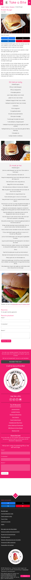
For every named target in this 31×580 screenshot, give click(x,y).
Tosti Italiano (15, 417)
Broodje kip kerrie (5, 537)
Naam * (3, 317)
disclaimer (25, 569)
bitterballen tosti (16, 304)
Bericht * (3, 330)
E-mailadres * (4, 324)
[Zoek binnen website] (1, 2)
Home (2, 7)
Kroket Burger (19, 7)
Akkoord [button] (25, 576)
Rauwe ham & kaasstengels (8, 534)
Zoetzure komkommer (15, 406)
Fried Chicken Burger (15, 420)
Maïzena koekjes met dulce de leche (10, 531)
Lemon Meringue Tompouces (15, 425)
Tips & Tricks (4, 519)
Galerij (2, 524)
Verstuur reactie (6, 340)
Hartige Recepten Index (7, 513)
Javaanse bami (15, 409)
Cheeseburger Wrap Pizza (15, 422)
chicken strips (25, 304)
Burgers (12, 7)
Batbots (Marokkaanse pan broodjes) (11, 539)
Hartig (7, 7)
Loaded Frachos (15, 412)
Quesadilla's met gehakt (7, 545)
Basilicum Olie (15, 430)
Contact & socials (5, 521)
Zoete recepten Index (6, 516)
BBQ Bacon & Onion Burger (15, 428)
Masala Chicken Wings (15, 414)
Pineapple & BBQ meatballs (8, 542)
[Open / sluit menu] (29, 2)
